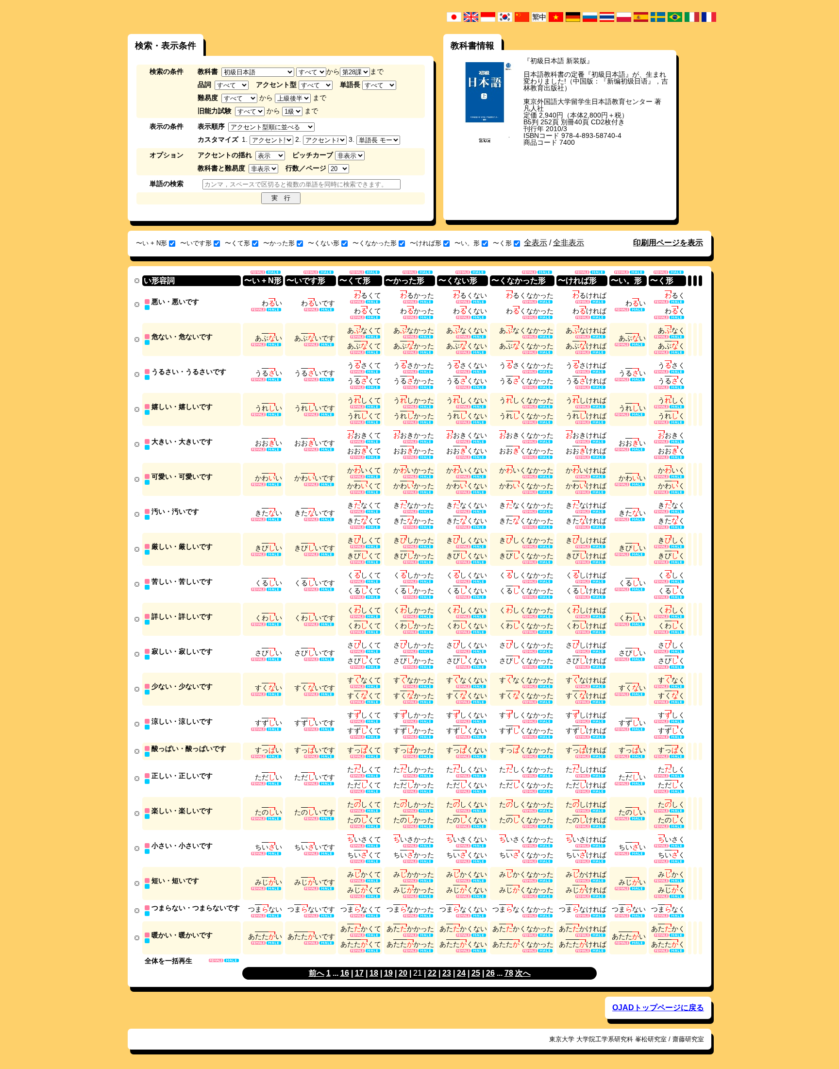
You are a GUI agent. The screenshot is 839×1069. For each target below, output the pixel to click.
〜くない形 (323, 243)
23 (446, 973)
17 (359, 973)
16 (344, 973)
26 (490, 973)
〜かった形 (279, 243)
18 (373, 973)
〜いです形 (196, 243)
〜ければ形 (425, 243)
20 (403, 973)
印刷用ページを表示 (668, 242)
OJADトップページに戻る (658, 1007)
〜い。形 (467, 243)
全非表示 (568, 242)
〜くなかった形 (374, 243)
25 (475, 973)
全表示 (535, 242)
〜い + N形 (151, 243)
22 (432, 973)
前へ (316, 973)
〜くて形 (237, 243)
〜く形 (502, 243)
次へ (523, 973)
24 (461, 973)
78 (508, 973)
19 (388, 973)
